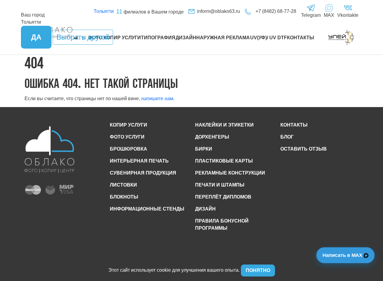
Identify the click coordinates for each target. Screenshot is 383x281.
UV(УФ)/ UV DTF (268, 37)
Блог (287, 136)
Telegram (311, 15)
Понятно (258, 270)
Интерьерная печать (139, 160)
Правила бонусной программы (222, 224)
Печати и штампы (219, 184)
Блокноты (124, 196)
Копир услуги (128, 124)
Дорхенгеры (212, 136)
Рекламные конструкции (230, 172)
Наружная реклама (223, 37)
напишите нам (157, 98)
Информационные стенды (147, 208)
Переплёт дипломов (223, 196)
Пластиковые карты (224, 160)
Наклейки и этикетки (224, 124)
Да (36, 37)
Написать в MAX (343, 255)
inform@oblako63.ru (218, 11)
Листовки (123, 184)
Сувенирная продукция (143, 172)
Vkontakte (347, 15)
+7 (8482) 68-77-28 (276, 11)
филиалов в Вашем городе (150, 11)
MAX (329, 15)
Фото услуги (127, 136)
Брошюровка (128, 148)
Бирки (203, 148)
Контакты (300, 37)
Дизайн (186, 37)
